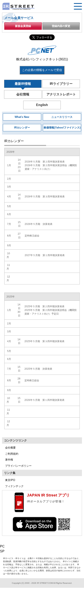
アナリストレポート (61, 94)
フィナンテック (14, 486)
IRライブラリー (61, 83)
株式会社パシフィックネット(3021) (42, 59)
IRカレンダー (22, 127)
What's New (22, 116)
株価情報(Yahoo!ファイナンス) (62, 127)
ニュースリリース (62, 116)
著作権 (9, 459)
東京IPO (10, 480)
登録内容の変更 (61, 26)
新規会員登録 (23, 26)
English (42, 105)
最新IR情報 (23, 83)
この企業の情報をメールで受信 (42, 70)
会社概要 (10, 447)
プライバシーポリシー (18, 465)
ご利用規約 (11, 453)
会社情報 (22, 94)
